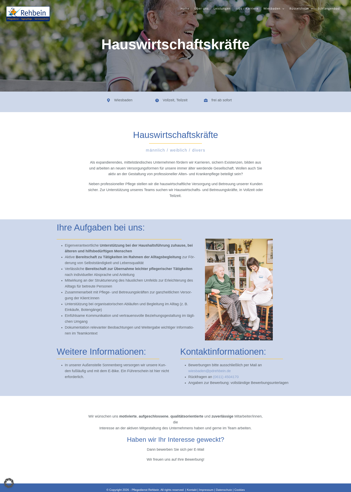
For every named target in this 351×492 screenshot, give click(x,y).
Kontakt (192, 489)
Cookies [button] (239, 489)
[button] (9, 483)
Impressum (206, 489)
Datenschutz (224, 489)
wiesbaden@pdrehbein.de (209, 371)
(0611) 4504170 (226, 377)
